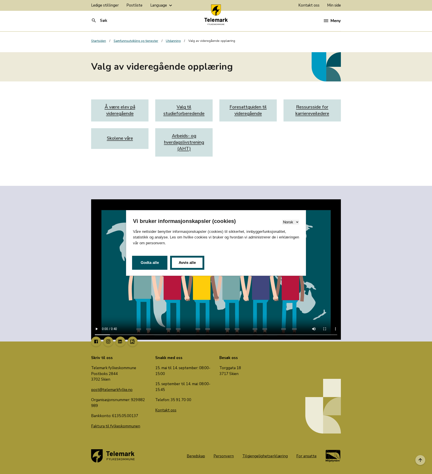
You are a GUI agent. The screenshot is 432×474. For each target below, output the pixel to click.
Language (161, 5)
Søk (99, 20)
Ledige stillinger (105, 5)
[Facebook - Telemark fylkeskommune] (96, 341)
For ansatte (306, 456)
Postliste (134, 5)
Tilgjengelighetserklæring (265, 456)
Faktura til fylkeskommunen (115, 426)
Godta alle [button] (150, 263)
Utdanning (173, 41)
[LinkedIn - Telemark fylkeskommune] (120, 341)
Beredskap (196, 456)
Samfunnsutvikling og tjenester (136, 41)
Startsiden (98, 41)
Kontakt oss (309, 5)
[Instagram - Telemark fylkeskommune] (108, 341)
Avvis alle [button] (187, 263)
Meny (336, 20)
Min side (334, 5)
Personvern (224, 456)
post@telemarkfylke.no (112, 389)
